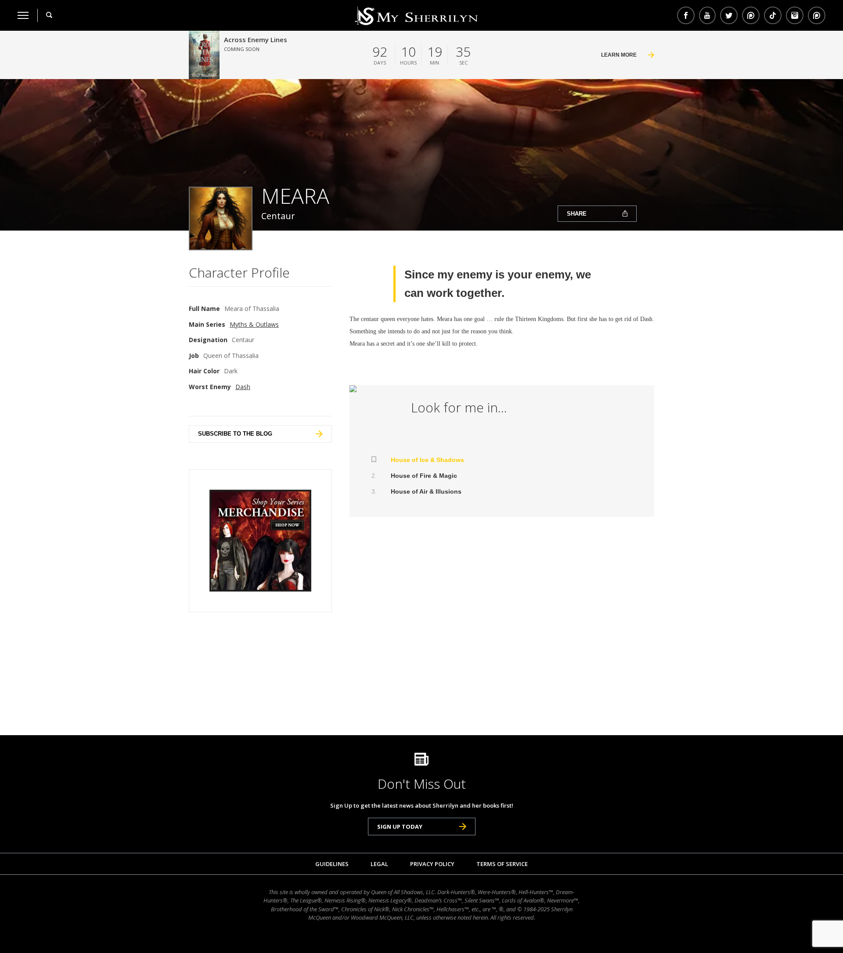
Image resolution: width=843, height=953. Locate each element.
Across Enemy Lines (255, 39)
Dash (242, 387)
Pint (815, 15)
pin (751, 15)
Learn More (619, 55)
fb (686, 15)
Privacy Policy (432, 864)
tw (729, 15)
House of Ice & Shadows (427, 459)
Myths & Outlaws (254, 324)
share (577, 213)
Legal (379, 864)
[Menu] (23, 15)
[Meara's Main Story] (371, 388)
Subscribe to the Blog (235, 433)
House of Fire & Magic (424, 475)
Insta (795, 15)
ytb (707, 15)
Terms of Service (502, 864)
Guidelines (332, 864)
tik (773, 15)
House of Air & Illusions (426, 491)
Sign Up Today (399, 826)
